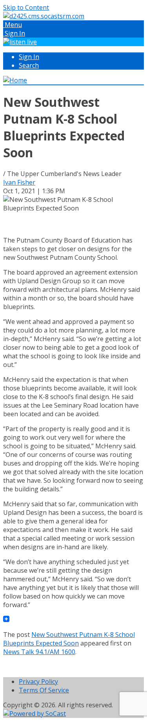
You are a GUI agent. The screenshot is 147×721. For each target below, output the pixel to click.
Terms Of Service (44, 690)
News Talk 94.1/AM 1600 (39, 651)
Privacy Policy (38, 681)
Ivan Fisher (19, 182)
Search (29, 65)
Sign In (29, 56)
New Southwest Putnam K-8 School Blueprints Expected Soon (69, 638)
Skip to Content (26, 7)
